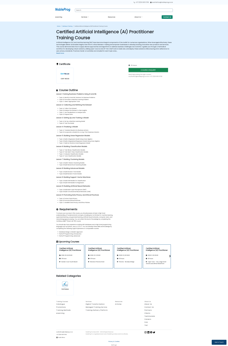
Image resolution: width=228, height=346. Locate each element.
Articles (118, 304)
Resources (111, 17)
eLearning (58, 17)
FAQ (146, 322)
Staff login (114, 345)
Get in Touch (219, 342)
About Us (137, 17)
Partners (148, 310)
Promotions (61, 307)
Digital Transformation (95, 304)
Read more (60, 53)
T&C (146, 325)
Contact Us (167, 17)
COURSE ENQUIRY (148, 70)
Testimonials (149, 316)
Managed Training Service (96, 307)
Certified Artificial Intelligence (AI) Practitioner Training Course (90, 26)
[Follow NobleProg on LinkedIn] (148, 332)
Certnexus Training (67, 26)
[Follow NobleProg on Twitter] (154, 332)
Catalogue (60, 304)
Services (84, 17)
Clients (147, 313)
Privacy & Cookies (114, 341)
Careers (147, 319)
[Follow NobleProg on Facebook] (151, 332)
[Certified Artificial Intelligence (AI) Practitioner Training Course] (64, 9)
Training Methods (63, 310)
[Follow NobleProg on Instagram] (145, 332)
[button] (169, 256)
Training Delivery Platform (97, 310)
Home (58, 26)
